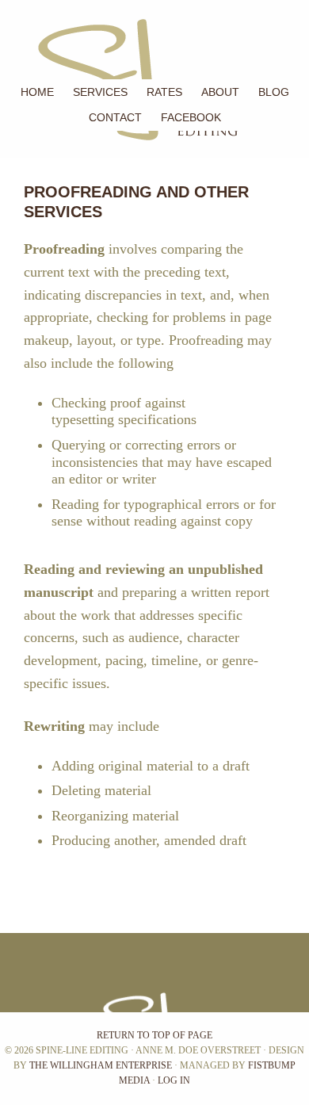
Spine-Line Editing (2, 39)
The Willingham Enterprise (100, 1065)
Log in (174, 1080)
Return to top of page (154, 1035)
